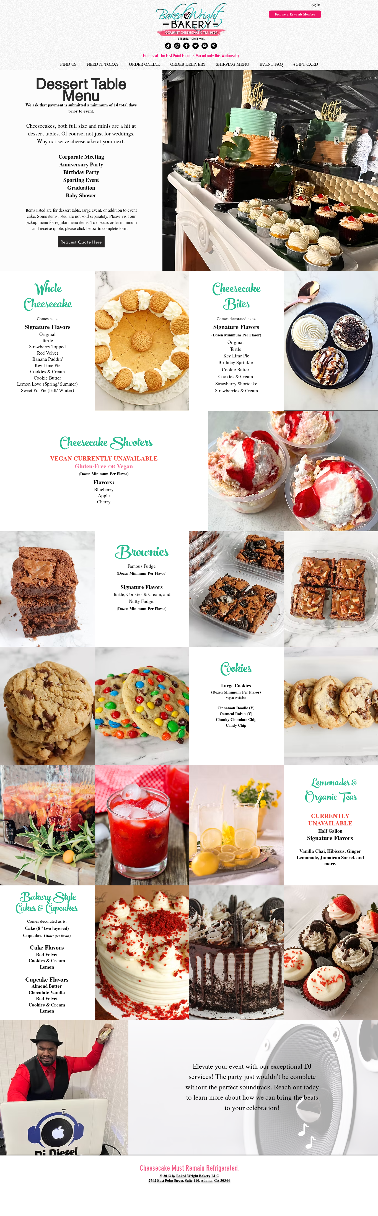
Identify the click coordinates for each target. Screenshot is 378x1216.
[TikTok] (168, 46)
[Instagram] (177, 46)
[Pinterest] (214, 46)
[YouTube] (204, 46)
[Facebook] (186, 46)
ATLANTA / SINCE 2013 (191, 39)
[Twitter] (195, 46)
